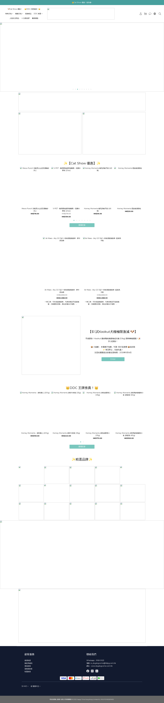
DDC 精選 (37, 14)
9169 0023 (100, 660)
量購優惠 (35, 18)
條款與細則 (28, 663)
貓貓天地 (18, 14)
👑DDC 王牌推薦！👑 (32, 9)
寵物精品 (28, 14)
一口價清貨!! (25, 18)
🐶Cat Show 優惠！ (15, 9)
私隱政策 (28, 672)
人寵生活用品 (14, 18)
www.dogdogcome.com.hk (101, 666)
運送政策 (28, 666)
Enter (113, 359)
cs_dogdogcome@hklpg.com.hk (103, 663)
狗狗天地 (8, 14)
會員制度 (28, 660)
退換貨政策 (28, 669)
